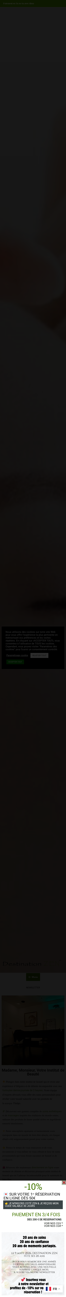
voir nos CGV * (53, 1223)
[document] (33, 648)
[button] (64, 1183)
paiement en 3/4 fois (36, 1214)
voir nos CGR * (53, 1225)
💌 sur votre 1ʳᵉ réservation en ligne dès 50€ (32, 1196)
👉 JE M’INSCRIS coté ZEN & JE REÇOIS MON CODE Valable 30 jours (31, 1205)
